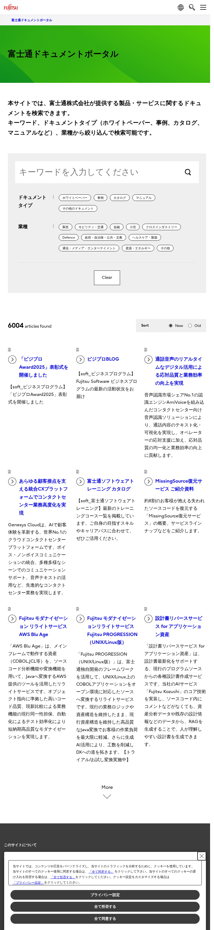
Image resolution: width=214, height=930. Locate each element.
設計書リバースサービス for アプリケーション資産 (178, 626)
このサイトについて (20, 845)
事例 (100, 198)
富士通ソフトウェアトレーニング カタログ (110, 485)
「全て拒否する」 (62, 877)
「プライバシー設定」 (28, 883)
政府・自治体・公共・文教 (103, 237)
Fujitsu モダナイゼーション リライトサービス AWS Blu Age (43, 626)
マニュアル (144, 198)
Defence (68, 237)
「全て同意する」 (101, 872)
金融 (117, 227)
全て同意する (105, 918)
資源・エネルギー (138, 248)
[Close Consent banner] (202, 856)
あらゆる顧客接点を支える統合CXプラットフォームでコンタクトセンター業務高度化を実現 (43, 497)
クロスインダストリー (161, 227)
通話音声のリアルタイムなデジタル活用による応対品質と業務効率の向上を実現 (178, 371)
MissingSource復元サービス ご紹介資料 (178, 485)
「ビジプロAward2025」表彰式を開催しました (43, 367)
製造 (65, 227)
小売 (133, 227)
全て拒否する (105, 906)
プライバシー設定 (105, 895)
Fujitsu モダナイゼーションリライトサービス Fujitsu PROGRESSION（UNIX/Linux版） (112, 630)
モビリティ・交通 (91, 227)
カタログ (120, 198)
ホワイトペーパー (74, 198)
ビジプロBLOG (103, 359)
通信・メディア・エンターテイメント (89, 248)
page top (200, 840)
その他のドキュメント (78, 208)
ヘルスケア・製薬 (144, 237)
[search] (192, 7)
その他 (165, 248)
